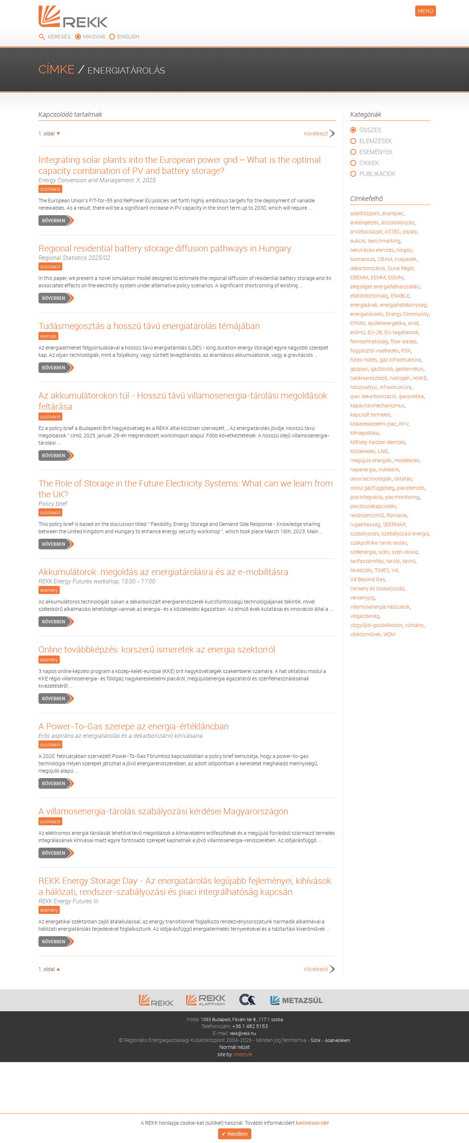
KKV (404, 423)
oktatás (403, 478)
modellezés (407, 460)
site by (234, 1054)
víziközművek (365, 634)
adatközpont (365, 213)
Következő (316, 133)
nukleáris (388, 469)
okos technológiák (371, 478)
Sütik (313, 1039)
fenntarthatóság (369, 341)
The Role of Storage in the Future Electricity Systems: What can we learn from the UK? (185, 493)
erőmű (357, 332)
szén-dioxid (405, 551)
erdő (413, 323)
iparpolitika (411, 396)
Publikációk (377, 174)
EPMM (357, 323)
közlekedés (362, 451)
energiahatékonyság (403, 304)
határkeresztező (368, 377)
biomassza (362, 258)
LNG (383, 451)
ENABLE (400, 295)
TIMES (381, 570)
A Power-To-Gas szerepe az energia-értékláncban (133, 730)
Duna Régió (401, 268)
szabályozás (364, 533)
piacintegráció (366, 496)
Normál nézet (234, 1046)
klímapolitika (364, 432)
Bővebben (53, 220)
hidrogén (400, 377)
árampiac (393, 213)
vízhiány (414, 624)
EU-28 (375, 332)
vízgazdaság (364, 615)
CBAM (385, 258)
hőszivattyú (363, 387)
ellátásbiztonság (369, 295)
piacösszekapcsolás (373, 506)
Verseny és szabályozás (377, 588)
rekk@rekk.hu (243, 1033)
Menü (425, 11)
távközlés (361, 570)
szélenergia (363, 551)
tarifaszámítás (367, 560)
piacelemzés (411, 487)
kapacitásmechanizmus (377, 405)
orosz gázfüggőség (372, 487)
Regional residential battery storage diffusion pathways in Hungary (164, 252)
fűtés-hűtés (363, 359)
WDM (389, 634)
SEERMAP (394, 524)
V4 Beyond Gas (367, 579)
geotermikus (409, 368)
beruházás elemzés (372, 249)
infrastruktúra (395, 387)
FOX (406, 350)
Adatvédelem (338, 1039)
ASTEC (392, 231)
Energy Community (407, 313)
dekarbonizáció (367, 268)
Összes (370, 130)
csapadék (406, 258)
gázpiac (359, 368)
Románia (397, 515)
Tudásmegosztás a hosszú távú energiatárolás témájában (149, 325)
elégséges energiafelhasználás (385, 286)
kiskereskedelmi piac (373, 423)
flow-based (404, 341)
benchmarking (384, 240)
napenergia (363, 469)
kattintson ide (312, 1122)
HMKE (420, 377)
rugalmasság (365, 524)
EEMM (378, 277)
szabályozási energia (405, 533)
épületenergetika (387, 323)
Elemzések (375, 141)
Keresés (59, 37)
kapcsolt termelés (370, 414)
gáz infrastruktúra (400, 359)
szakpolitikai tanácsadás (378, 542)
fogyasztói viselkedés (374, 350)
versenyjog (362, 597)
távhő (409, 560)
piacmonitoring (402, 496)
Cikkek (369, 163)
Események (376, 152)
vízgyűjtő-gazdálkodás (376, 624)
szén (383, 551)
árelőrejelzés (364, 222)
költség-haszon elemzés (377, 441)
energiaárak (363, 304)
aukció (357, 240)
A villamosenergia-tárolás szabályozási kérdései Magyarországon (163, 811)
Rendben (238, 1134)
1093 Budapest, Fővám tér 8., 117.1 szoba (241, 1019)
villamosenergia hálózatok (380, 606)
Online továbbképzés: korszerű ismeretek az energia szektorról (156, 649)
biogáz (404, 249)
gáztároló (382, 368)
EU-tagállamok (401, 332)
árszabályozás (397, 222)
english (128, 37)
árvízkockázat (366, 231)
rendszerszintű (367, 515)
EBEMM (359, 277)
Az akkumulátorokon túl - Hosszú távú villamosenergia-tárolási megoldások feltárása (182, 401)
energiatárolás (366, 313)
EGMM (395, 277)
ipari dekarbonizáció (373, 396)
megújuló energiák (371, 460)
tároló (393, 560)
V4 (395, 570)
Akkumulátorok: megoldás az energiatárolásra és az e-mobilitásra (163, 575)
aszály (410, 231)
